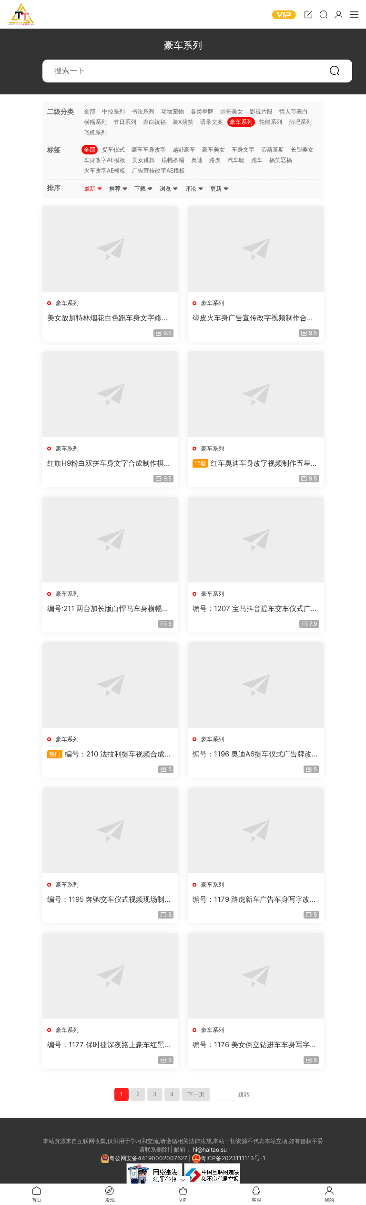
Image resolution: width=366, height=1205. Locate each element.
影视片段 (261, 111)
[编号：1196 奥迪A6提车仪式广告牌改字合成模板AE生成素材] (256, 685)
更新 (216, 188)
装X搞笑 (183, 121)
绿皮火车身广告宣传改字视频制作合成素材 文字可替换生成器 (253, 318)
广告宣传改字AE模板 (158, 170)
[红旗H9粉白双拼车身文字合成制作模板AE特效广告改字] (110, 394)
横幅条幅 (173, 159)
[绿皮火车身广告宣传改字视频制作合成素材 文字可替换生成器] (256, 249)
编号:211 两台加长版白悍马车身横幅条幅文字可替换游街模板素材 (108, 608)
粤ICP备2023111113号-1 (233, 1158)
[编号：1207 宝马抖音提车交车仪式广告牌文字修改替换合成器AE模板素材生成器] (256, 539)
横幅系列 (95, 121)
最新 (90, 188)
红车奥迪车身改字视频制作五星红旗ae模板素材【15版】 (255, 463)
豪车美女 (213, 149)
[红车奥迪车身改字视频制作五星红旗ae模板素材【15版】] (256, 394)
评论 (191, 188)
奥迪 (197, 159)
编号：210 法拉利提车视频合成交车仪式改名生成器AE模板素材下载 (109, 754)
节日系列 (124, 121)
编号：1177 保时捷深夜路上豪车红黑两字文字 (109, 1045)
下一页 (195, 1094)
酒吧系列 (300, 121)
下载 (140, 188)
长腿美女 (302, 149)
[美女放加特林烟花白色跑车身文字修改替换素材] (110, 249)
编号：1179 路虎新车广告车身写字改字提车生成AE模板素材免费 (255, 899)
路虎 (215, 159)
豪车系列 (241, 121)
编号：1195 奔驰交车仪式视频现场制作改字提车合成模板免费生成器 (109, 899)
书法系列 (143, 111)
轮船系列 (270, 121)
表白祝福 (154, 121)
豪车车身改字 (149, 149)
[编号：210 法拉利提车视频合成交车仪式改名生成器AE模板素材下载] (110, 685)
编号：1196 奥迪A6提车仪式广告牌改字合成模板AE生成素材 (256, 754)
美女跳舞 (143, 159)
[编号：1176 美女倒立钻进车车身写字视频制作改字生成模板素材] (256, 976)
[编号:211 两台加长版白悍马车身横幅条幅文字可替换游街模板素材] (110, 539)
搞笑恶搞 (280, 159)
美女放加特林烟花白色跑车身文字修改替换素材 (108, 318)
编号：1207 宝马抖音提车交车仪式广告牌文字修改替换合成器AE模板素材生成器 (255, 608)
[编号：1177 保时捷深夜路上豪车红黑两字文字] (110, 976)
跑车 (257, 159)
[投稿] (308, 14)
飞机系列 (95, 132)
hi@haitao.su (210, 1149)
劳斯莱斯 (272, 149)
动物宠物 (172, 111)
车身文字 (243, 149)
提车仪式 (113, 149)
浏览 (166, 188)
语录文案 (211, 121)
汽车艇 (235, 159)
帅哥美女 (231, 111)
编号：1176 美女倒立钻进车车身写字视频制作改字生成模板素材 (255, 1045)
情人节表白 (293, 111)
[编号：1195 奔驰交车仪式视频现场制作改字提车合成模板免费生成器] (110, 830)
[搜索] (323, 14)
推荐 (115, 188)
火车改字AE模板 (104, 170)
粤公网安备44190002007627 (148, 1158)
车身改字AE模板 (104, 159)
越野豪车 (184, 149)
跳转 (244, 1094)
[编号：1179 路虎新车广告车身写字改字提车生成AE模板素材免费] (256, 830)
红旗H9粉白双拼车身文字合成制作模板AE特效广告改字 (109, 463)
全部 (89, 111)
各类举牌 (202, 111)
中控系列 (113, 111)
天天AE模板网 (21, 14)
